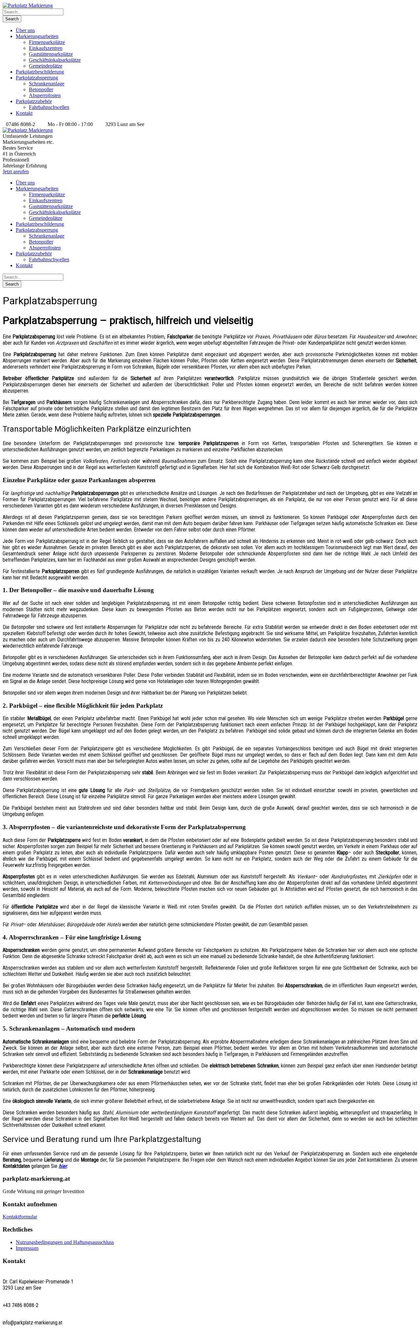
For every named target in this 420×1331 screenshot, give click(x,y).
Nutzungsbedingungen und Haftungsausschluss (65, 1242)
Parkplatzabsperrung (37, 77)
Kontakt (24, 113)
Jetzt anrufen (16, 171)
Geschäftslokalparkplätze (55, 60)
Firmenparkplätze (47, 42)
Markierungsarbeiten (37, 36)
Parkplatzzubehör (34, 101)
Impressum (27, 1248)
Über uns (25, 30)
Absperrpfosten (45, 95)
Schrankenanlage (46, 83)
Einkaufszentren (45, 48)
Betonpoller (41, 89)
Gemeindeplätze (45, 66)
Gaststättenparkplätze (51, 54)
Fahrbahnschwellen (49, 107)
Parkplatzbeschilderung (40, 72)
